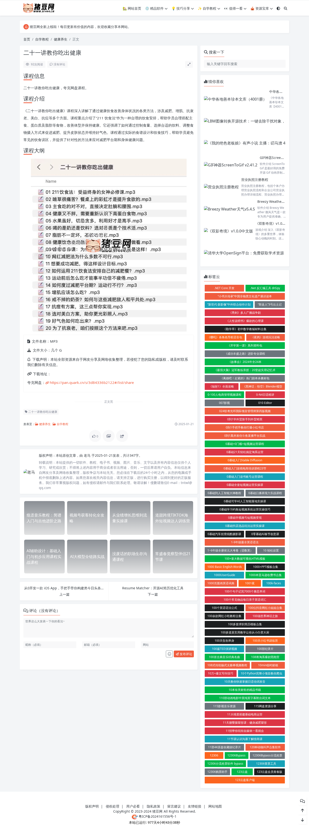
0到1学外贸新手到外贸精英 (244, 419)
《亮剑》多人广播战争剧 (245, 313)
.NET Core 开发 (224, 288)
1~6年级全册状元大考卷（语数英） (230, 550)
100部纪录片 (265, 649)
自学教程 (42, 39)
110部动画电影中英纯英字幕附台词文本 (245, 698)
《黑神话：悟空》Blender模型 (262, 386)
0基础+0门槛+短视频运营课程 (244, 444)
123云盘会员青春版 (269, 772)
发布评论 (185, 654)
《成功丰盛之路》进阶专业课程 (245, 354)
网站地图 (215, 806)
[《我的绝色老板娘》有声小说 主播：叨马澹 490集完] (250, 143)
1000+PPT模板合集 (265, 567)
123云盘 (242, 772)
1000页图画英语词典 (220, 583)
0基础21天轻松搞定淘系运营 (244, 452)
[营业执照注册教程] (221, 187)
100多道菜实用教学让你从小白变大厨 (245, 632)
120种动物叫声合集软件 (265, 747)
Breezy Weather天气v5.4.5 (278, 201)
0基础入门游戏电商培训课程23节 (245, 468)
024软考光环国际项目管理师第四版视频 (245, 411)
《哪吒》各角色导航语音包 (224, 337)
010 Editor (265, 403)
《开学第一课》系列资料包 (244, 345)
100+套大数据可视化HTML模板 (245, 559)
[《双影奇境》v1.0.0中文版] (228, 231)
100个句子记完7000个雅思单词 (245, 591)
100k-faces (273, 583)
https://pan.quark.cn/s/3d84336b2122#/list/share (92, 382)
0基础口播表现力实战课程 (265, 493)
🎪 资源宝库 (259, 8)
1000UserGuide (224, 575)
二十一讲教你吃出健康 (42, 412)
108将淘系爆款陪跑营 (265, 657)
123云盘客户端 (245, 780)
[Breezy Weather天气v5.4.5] (229, 209)
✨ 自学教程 (207, 8)
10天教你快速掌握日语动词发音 (244, 682)
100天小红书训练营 (265, 641)
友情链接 (194, 806)
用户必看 (133, 806)
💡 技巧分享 (180, 8)
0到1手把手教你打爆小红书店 (245, 427)
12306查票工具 (266, 763)
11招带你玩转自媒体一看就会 (245, 731)
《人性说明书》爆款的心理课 (245, 321)
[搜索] (285, 8)
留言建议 (174, 806)
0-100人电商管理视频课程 (224, 395)
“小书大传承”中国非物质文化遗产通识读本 (245, 296)
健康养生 (60, 39)
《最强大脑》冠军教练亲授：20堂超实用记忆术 (244, 370)
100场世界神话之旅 (265, 616)
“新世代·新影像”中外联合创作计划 (229, 304)
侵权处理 (112, 806)
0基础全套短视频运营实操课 (245, 485)
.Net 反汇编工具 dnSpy (265, 288)
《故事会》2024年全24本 (244, 362)
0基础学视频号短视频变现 (245, 518)
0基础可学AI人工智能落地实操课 (245, 501)
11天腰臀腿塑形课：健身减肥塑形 (245, 722)
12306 (214, 755)
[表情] (169, 654)
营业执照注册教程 (254, 179)
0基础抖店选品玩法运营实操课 (245, 526)
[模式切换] (278, 8)
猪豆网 (157, 811)
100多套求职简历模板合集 (245, 624)
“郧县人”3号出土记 (270, 304)
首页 (26, 39)
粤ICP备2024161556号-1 (157, 816)
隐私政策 (153, 806)
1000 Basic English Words (224, 567)
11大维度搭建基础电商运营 (244, 714)
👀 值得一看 (233, 8)
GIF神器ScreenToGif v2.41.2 (281, 157)
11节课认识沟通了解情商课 (244, 739)
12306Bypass (236, 755)
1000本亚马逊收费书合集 (265, 575)
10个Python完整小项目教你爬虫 (261, 673)
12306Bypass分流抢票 (267, 755)
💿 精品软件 (154, 8)
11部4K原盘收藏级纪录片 (224, 747)
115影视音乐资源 (224, 706)
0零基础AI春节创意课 (265, 534)
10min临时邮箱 (268, 665)
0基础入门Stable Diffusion (245, 460)
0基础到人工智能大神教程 (224, 493)
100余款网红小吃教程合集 (224, 616)
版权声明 (92, 806)
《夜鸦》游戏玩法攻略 (265, 337)
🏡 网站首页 (132, 8)
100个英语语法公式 (224, 608)
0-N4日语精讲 (265, 395)
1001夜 (250, 583)
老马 (87, 455)
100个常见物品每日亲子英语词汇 (245, 600)
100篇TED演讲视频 (224, 649)
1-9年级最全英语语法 (245, 542)
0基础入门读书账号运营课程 (245, 477)
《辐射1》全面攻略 (221, 386)
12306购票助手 (217, 772)
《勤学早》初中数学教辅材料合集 (245, 329)
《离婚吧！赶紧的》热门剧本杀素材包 (244, 378)
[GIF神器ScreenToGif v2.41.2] (230, 165)
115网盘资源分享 (265, 706)
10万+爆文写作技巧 (220, 673)
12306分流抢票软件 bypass (225, 763)
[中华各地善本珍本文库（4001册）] (235, 99)
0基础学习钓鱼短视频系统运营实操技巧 (244, 509)
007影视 (224, 403)
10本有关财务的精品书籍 (245, 690)
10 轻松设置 (271, 550)
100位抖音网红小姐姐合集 (265, 608)
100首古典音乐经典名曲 (224, 657)
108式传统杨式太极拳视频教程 (227, 665)
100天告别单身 (224, 641)
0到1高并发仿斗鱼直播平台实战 (244, 436)
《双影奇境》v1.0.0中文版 (275, 223)
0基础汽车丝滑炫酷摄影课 (224, 534)
